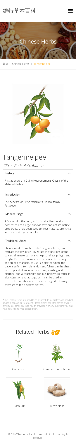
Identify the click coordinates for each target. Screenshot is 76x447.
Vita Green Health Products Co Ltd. (37, 434)
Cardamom (19, 369)
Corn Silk (19, 406)
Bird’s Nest (57, 406)
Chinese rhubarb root (57, 369)
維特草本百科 (19, 11)
